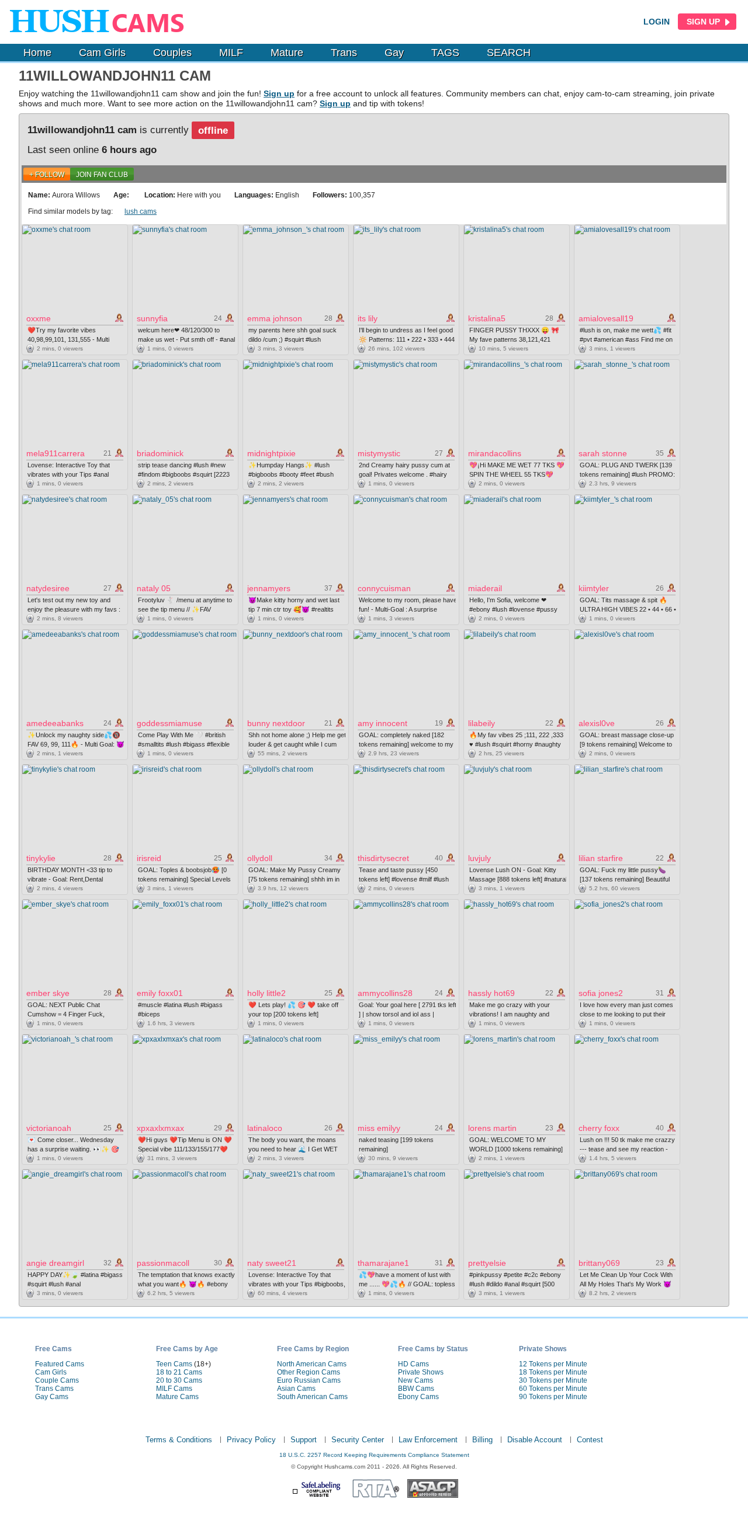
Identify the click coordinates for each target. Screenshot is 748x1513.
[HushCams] (100, 22)
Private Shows (421, 1372)
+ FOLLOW (46, 175)
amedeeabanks (55, 723)
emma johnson (274, 318)
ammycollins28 (385, 993)
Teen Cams (174, 1364)
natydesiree (48, 588)
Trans (344, 52)
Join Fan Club (102, 175)
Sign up (279, 93)
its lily (368, 318)
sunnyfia (152, 318)
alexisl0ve (597, 723)
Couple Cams (57, 1380)
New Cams (415, 1380)
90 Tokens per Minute (553, 1397)
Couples (172, 52)
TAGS (445, 52)
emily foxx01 (160, 993)
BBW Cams (416, 1388)
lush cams (140, 211)
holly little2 (266, 993)
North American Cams (312, 1364)
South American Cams (312, 1397)
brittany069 (599, 1263)
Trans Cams (54, 1388)
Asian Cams (296, 1388)
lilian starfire (601, 858)
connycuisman (384, 588)
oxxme (38, 318)
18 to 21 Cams (179, 1372)
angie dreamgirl (55, 1263)
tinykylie (41, 858)
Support (303, 1439)
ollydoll (259, 858)
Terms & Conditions (179, 1439)
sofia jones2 (601, 993)
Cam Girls (102, 52)
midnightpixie (271, 453)
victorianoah (48, 1128)
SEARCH (509, 52)
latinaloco (264, 1128)
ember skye (48, 993)
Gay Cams (51, 1397)
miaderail (485, 588)
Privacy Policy (251, 1439)
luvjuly (479, 858)
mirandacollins (494, 453)
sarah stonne (603, 453)
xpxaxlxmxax (160, 1128)
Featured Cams (59, 1364)
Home (37, 52)
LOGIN (656, 21)
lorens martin (492, 1128)
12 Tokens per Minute (553, 1364)
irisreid (149, 858)
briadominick (160, 453)
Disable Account (534, 1439)
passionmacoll (163, 1263)
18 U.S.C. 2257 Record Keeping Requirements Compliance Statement (374, 1455)
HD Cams (413, 1364)
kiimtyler (594, 588)
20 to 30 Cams (179, 1380)
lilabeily (481, 723)
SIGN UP (704, 21)
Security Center (357, 1439)
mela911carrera (55, 453)
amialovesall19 (606, 318)
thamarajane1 (383, 1263)
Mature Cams (177, 1397)
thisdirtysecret (383, 858)
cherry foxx (599, 1128)
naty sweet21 (271, 1263)
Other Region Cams (308, 1372)
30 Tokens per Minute (553, 1380)
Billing (482, 1439)
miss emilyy (379, 1128)
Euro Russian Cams (309, 1380)
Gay (394, 52)
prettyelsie (487, 1263)
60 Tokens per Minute (553, 1388)
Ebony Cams (418, 1397)
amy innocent (382, 723)
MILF (231, 52)
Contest (590, 1439)
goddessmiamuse (169, 723)
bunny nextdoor (276, 723)
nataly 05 (154, 588)
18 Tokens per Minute (553, 1372)
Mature (287, 52)
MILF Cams (174, 1388)
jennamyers (268, 588)
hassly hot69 (491, 993)
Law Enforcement (428, 1439)
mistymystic (379, 453)
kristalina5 (486, 318)
